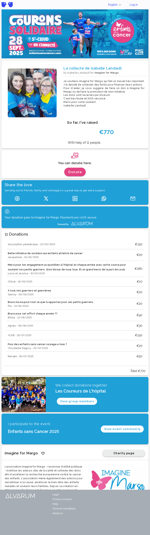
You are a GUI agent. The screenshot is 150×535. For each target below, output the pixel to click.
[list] (75, 300)
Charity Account (61, 499)
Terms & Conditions (64, 508)
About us (57, 513)
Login (55, 494)
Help (55, 503)
